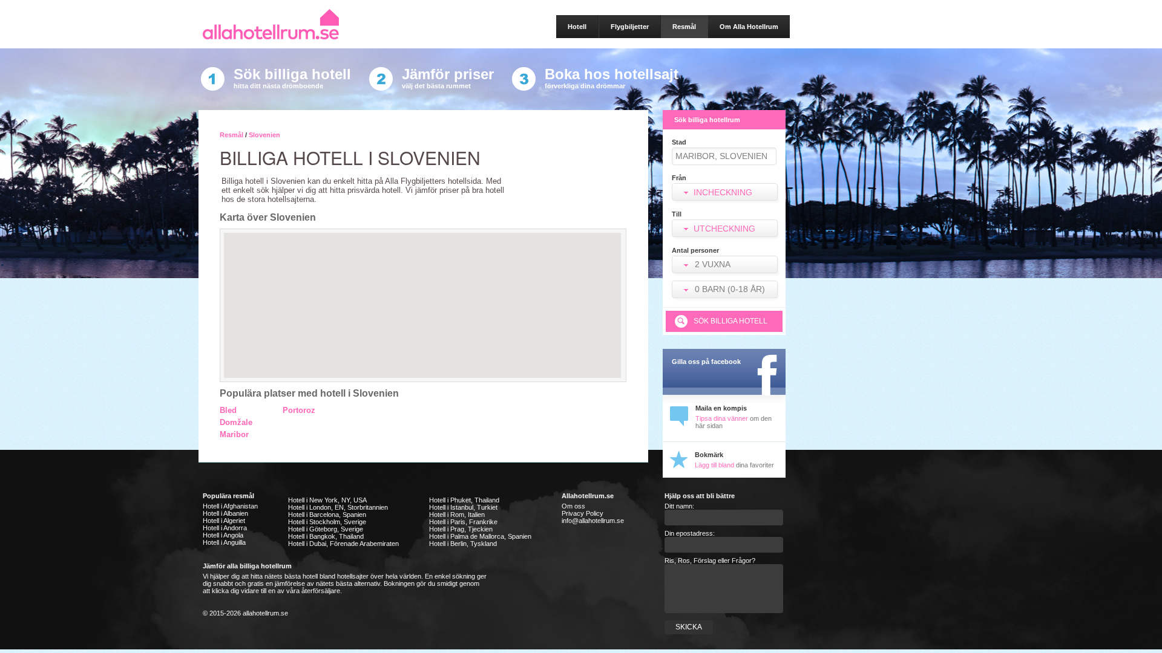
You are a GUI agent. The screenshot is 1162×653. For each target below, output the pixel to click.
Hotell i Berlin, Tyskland (463, 543)
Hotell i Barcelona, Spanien (327, 514)
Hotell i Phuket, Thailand (464, 500)
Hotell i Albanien (225, 513)
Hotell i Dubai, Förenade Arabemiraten (343, 543)
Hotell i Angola (223, 535)
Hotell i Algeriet (224, 520)
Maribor (234, 434)
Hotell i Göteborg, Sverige (325, 529)
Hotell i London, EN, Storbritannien (338, 507)
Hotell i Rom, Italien (457, 514)
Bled (228, 410)
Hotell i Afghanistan (230, 506)
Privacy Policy (582, 513)
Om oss (573, 506)
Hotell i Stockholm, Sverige (327, 521)
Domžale (236, 422)
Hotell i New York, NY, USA (327, 500)
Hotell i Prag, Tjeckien (461, 529)
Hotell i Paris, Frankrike (463, 521)
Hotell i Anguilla (224, 542)
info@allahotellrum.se (593, 520)
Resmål (231, 134)
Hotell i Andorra (225, 527)
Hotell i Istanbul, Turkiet (463, 507)
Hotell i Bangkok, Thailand (326, 536)
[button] (726, 266)
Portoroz (299, 410)
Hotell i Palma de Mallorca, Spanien (480, 536)
